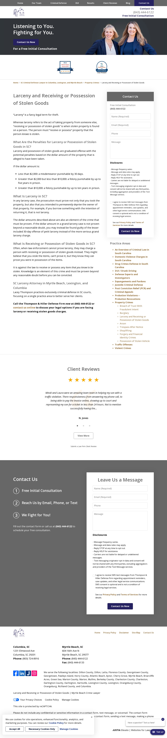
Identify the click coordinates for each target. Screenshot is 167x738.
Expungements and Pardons (130, 281)
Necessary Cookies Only (42, 729)
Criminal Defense (58, 3)
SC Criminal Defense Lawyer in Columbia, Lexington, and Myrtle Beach (51, 82)
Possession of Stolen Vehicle (135, 341)
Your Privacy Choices (31, 699)
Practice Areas (120, 243)
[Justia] (28, 673)
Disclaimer (124, 632)
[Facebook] (16, 673)
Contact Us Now (26, 42)
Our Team (36, 3)
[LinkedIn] (22, 673)
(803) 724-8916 (30, 658)
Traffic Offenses (123, 344)
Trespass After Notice (131, 327)
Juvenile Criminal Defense (129, 284)
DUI (77, 3)
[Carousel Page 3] (90, 426)
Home (20, 3)
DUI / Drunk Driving (125, 270)
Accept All (14, 729)
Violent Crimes (123, 348)
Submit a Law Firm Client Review (83, 446)
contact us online (24, 307)
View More (83, 435)
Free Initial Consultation (138, 15)
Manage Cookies (70, 699)
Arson (123, 323)
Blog (128, 3)
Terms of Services (129, 594)
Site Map (136, 632)
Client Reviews (110, 3)
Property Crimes (92, 82)
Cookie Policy (52, 699)
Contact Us (147, 8)
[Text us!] (157, 733)
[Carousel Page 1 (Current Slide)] (77, 426)
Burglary (124, 312)
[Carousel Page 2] (83, 426)
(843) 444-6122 (143, 12)
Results (90, 3)
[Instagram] (34, 673)
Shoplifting (126, 330)
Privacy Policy (125, 222)
